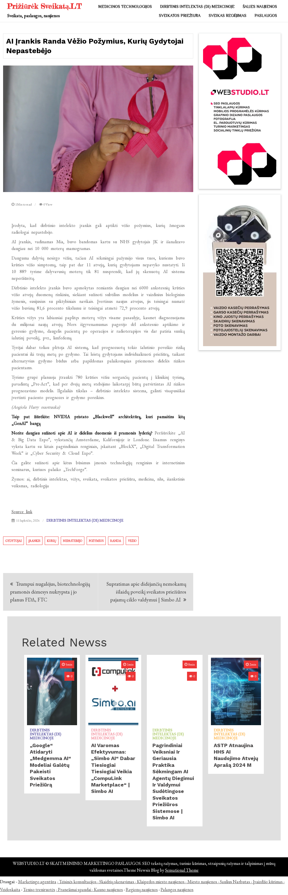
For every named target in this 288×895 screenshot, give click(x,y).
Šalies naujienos (260, 6)
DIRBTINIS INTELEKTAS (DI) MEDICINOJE (197, 6)
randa (115, 541)
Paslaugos (266, 15)
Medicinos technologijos (125, 6)
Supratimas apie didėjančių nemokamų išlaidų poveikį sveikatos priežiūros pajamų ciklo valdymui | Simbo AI (146, 592)
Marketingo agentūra (37, 882)
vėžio (132, 541)
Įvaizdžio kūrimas (268, 882)
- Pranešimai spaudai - (75, 889)
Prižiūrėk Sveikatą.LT (44, 6)
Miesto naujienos (202, 882)
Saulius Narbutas (235, 882)
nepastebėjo (72, 541)
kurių (51, 541)
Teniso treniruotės (39, 889)
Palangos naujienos (177, 889)
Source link (22, 512)
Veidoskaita (10, 889)
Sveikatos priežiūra (180, 15)
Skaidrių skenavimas (116, 882)
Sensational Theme (182, 870)
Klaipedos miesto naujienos (160, 882)
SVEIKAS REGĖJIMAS (227, 15)
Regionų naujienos (142, 889)
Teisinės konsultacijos (77, 882)
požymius (96, 541)
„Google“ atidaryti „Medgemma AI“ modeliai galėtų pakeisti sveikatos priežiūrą (50, 765)
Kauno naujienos (108, 889)
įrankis (34, 541)
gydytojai (13, 541)
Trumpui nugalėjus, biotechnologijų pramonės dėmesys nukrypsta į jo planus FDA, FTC (50, 592)
